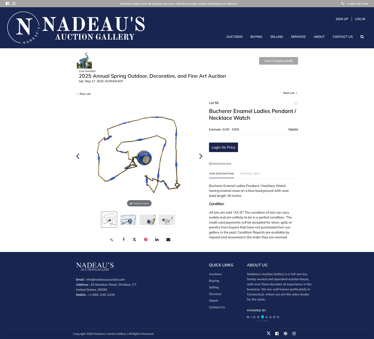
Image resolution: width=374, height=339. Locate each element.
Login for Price (223, 147)
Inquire (293, 129)
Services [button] (298, 37)
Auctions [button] (234, 37)
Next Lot (289, 93)
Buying (214, 281)
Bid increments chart (220, 163)
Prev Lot (84, 94)
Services (215, 294)
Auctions (215, 274)
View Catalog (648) (278, 61)
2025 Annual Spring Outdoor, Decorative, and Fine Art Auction (152, 76)
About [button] (319, 37)
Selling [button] (276, 37)
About (213, 300)
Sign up (342, 19)
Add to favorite (295, 103)
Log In (360, 19)
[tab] (221, 175)
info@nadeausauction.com (105, 279)
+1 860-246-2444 (357, 3)
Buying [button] (256, 37)
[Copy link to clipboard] (111, 239)
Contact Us (343, 37)
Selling (214, 287)
